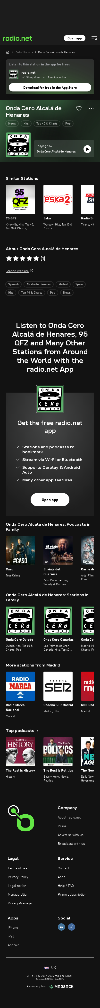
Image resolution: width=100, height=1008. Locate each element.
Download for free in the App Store (50, 88)
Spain (79, 284)
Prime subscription (72, 894)
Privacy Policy (18, 877)
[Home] (8, 52)
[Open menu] (94, 38)
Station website (17, 271)
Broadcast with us (71, 844)
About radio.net (69, 817)
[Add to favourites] (79, 108)
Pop (68, 123)
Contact (63, 868)
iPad (11, 936)
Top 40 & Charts (47, 123)
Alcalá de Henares (38, 284)
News (12, 123)
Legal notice (17, 886)
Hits (26, 123)
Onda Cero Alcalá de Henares (56, 151)
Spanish (13, 284)
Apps (61, 877)
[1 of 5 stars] (9, 258)
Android (13, 945)
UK (53, 968)
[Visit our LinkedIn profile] (61, 927)
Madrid (63, 284)
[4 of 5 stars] (29, 258)
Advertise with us (70, 835)
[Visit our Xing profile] (72, 927)
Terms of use (17, 868)
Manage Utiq (17, 894)
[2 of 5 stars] (15, 258)
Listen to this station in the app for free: (39, 64)
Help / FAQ (66, 886)
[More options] (91, 108)
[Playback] (87, 149)
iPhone (13, 927)
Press (62, 826)
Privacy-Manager (20, 903)
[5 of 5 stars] (36, 258)
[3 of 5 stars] (22, 258)
